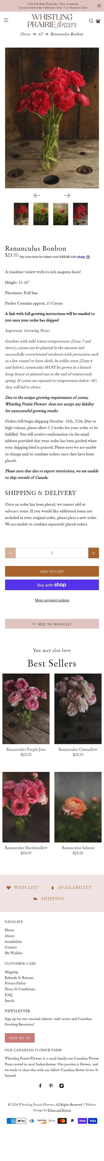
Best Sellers (52, 663)
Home (25, 34)
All (40, 34)
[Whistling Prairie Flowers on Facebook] (42, 1087)
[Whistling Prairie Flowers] (52, 21)
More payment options (52, 600)
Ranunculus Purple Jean (26, 749)
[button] (52, 624)
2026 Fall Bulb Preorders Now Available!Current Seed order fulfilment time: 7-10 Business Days (53, 5)
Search (9, 1000)
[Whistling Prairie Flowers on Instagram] (64, 1087)
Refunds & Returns (19, 977)
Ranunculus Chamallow (78, 749)
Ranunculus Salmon (78, 847)
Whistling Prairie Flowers (36, 1105)
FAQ (8, 995)
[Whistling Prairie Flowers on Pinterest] (53, 1087)
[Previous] (36, 195)
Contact (11, 947)
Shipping (11, 972)
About (10, 936)
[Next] (67, 195)
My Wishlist (14, 953)
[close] (99, 5)
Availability (13, 941)
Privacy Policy (15, 983)
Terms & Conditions (20, 989)
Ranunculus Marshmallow (26, 847)
